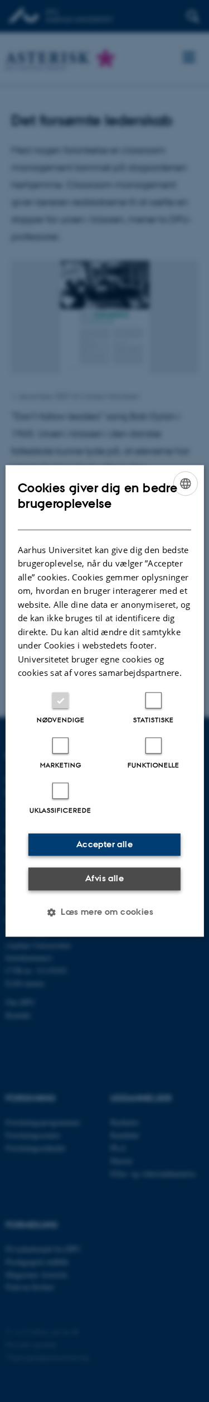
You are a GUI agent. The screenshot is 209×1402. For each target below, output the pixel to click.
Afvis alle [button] (104, 878)
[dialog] (104, 701)
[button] (104, 912)
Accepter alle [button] (104, 844)
